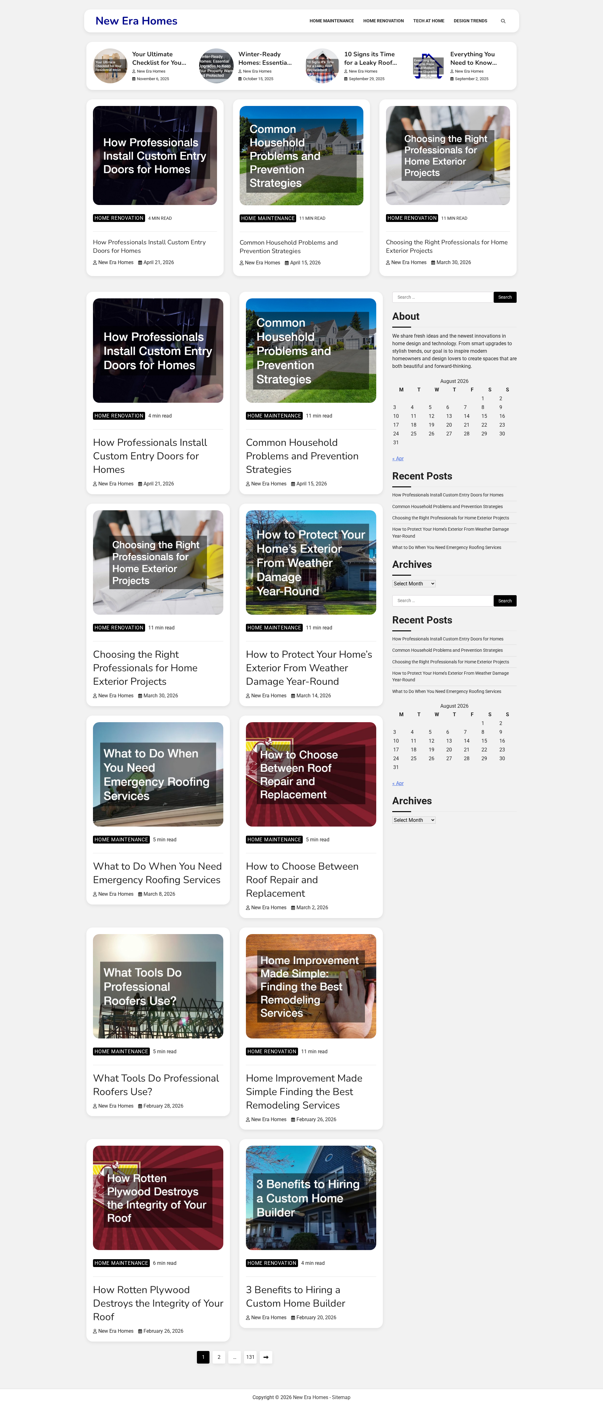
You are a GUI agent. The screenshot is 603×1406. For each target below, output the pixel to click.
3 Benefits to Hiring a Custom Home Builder (295, 1296)
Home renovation (119, 218)
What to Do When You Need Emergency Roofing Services (157, 873)
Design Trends (470, 20)
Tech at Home (428, 20)
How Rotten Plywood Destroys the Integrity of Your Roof (158, 1303)
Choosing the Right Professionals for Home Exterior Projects (145, 668)
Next (266, 1357)
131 (250, 1357)
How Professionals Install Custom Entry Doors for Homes (150, 456)
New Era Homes (136, 21)
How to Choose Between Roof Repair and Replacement (302, 880)
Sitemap (341, 1397)
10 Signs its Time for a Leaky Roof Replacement (369, 62)
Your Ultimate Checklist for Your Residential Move (158, 62)
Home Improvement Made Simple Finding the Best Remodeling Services (304, 1091)
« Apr (398, 459)
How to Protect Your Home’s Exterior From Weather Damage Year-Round (309, 668)
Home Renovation (383, 20)
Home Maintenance (332, 20)
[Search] (503, 21)
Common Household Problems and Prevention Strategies (289, 246)
